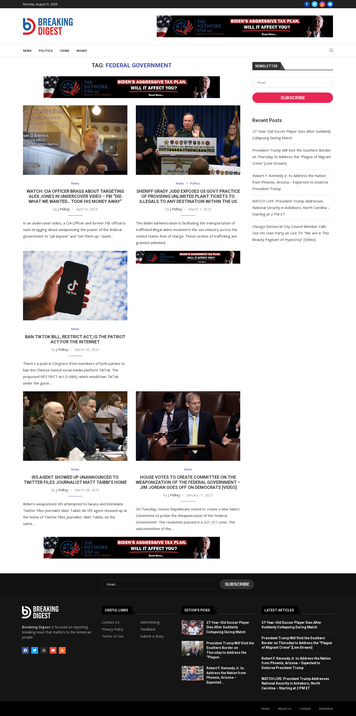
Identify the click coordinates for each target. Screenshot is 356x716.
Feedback (147, 629)
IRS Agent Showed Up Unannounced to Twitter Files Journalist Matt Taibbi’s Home (75, 480)
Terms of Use (113, 636)
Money (82, 51)
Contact (305, 708)
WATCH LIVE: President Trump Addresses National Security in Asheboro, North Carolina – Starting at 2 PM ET (291, 207)
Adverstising (149, 622)
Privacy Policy (112, 629)
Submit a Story (151, 636)
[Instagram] (322, 4)
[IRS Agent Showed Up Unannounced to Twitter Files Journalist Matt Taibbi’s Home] (75, 426)
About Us (284, 708)
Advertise (326, 708)
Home (265, 708)
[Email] (330, 4)
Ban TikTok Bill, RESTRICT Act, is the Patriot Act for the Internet (75, 339)
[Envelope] (53, 650)
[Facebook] (307, 4)
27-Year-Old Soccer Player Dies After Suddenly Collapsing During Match (227, 627)
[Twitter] (314, 4)
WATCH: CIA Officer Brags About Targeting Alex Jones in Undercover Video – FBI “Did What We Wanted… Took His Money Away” (75, 196)
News (27, 51)
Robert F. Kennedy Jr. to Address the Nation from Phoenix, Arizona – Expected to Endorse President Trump (290, 182)
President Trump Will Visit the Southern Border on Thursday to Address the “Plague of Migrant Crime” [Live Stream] (291, 157)
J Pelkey (64, 209)
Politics (46, 51)
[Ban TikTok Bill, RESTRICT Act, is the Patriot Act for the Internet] (75, 285)
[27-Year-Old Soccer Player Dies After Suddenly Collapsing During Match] (192, 627)
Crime (64, 51)
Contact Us (110, 622)
